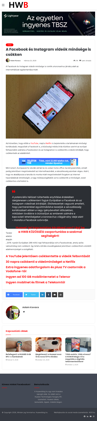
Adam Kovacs (15, 61)
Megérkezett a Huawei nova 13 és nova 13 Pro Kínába (48, 355)
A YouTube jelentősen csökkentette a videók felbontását (48, 256)
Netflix (49, 143)
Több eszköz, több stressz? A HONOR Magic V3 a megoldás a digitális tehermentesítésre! (78, 358)
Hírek (9, 45)
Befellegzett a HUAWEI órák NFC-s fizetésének (18, 355)
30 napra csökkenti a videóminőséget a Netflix (40, 262)
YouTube (34, 143)
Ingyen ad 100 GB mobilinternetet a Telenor (38, 277)
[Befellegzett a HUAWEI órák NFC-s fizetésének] (19, 344)
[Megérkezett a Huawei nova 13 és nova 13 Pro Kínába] (48, 344)
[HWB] (18, 5)
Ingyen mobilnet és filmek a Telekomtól (35, 282)
